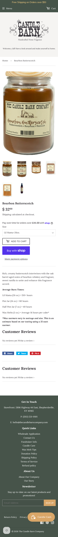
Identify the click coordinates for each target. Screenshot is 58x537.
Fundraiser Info (29, 441)
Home (5, 60)
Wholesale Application (29, 433)
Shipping (6, 214)
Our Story (29, 480)
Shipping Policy (29, 457)
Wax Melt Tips (29, 449)
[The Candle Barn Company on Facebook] (41, 523)
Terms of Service (29, 461)
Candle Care (29, 445)
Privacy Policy (26, 517)
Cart (53, 8)
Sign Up (50, 503)
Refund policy (29, 465)
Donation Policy (29, 453)
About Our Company (29, 477)
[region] (29, 2)
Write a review (25, 340)
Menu (9, 8)
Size (4, 226)
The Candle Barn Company (31, 531)
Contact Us (29, 437)
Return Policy (10, 517)
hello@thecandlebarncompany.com (30, 422)
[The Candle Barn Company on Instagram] (52, 523)
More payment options (16, 259)
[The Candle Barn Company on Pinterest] (47, 523)
